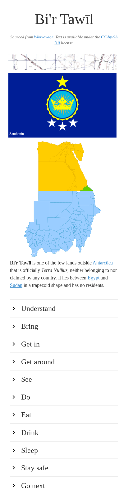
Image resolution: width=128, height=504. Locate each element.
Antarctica (103, 262)
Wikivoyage (43, 37)
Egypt (93, 277)
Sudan (16, 285)
